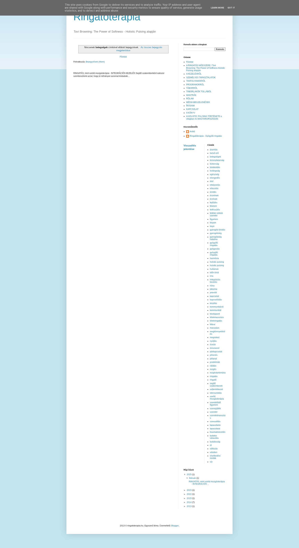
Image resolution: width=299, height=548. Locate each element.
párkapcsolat (216, 351)
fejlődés (213, 202)
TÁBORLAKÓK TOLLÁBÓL (198, 91)
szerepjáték (215, 408)
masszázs (214, 328)
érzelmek (214, 195)
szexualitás (215, 421)
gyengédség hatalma (216, 238)
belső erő (214, 153)
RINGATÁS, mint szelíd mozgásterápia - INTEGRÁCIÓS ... (207, 482)
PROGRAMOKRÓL (195, 84)
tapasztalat (215, 428)
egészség (214, 174)
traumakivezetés (217, 432)
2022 (189, 494)
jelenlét (213, 292)
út (211, 445)
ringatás (214, 376)
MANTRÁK (191, 95)
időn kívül (214, 272)
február (192, 478)
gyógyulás (215, 249)
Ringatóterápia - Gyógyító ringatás (206, 136)
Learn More (217, 8)
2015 (189, 498)
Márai (212, 324)
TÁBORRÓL (192, 88)
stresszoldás (216, 393)
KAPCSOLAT (192, 109)
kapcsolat (214, 296)
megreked (214, 337)
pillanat (213, 358)
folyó (212, 226)
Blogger (175, 525)
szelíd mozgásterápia (217, 397)
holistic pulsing (217, 262)
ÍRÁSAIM (190, 106)
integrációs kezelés (215, 280)
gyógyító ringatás (214, 244)
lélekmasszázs (217, 317)
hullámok (214, 269)
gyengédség (216, 233)
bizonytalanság (217, 160)
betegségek (215, 157)
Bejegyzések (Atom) (95, 62)
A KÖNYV (190, 113)
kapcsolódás (216, 299)
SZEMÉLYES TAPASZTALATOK (201, 77)
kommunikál (215, 310)
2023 (189, 490)
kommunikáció (217, 307)
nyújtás (213, 341)
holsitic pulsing (217, 265)
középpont (215, 314)
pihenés (214, 355)
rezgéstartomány (218, 373)
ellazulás (214, 188)
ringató (213, 380)
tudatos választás (214, 436)
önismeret (214, 348)
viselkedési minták (215, 457)
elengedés (215, 178)
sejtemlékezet (216, 389)
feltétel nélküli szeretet (216, 214)
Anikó (192, 131)
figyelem (214, 219)
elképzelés (215, 185)
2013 (189, 506)
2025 (189, 474)
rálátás (213, 366)
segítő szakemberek (216, 384)
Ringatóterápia (106, 16)
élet (211, 181)
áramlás (214, 149)
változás (214, 448)
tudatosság (215, 442)
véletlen (213, 452)
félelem (213, 206)
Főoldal (123, 57)
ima (211, 276)
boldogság (215, 171)
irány (212, 285)
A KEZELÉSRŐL (194, 74)
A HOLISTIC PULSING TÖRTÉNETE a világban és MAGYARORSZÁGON (204, 117)
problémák (215, 362)
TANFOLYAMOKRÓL (196, 81)
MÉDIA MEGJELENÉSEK (198, 102)
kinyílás (213, 303)
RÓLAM (190, 98)
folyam (213, 222)
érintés (213, 192)
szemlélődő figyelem (215, 403)
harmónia (214, 258)
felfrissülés (215, 210)
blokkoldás (215, 167)
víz (211, 462)
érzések (213, 199)
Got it (231, 8)
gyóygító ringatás (214, 253)
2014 (189, 502)
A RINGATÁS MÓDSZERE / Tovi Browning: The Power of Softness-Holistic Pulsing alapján (205, 68)
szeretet (213, 412)
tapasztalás (215, 425)
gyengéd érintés (217, 230)
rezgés (213, 369)
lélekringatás (216, 321)
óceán (213, 344)
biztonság (214, 164)
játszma (213, 289)
